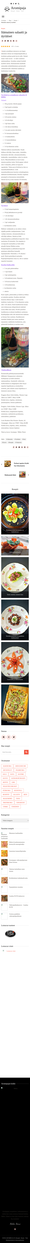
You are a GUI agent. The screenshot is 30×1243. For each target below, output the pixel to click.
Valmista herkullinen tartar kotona (17, 870)
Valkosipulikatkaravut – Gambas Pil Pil (18, 906)
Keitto (5, 782)
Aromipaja (18, 8)
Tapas (18, 798)
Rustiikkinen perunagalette (15, 722)
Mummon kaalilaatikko (16, 833)
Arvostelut (7, 770)
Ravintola (18, 790)
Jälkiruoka (20, 770)
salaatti (16, 794)
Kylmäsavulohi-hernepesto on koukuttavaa (15, 531)
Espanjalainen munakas (16, 887)
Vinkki (5, 806)
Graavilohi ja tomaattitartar (15, 679)
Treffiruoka (7, 802)
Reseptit (3, 28)
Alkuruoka (9, 439)
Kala (24, 439)
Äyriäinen (17, 439)
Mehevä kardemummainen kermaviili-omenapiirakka (17, 843)
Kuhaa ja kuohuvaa (15, 552)
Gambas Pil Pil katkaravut (16, 896)
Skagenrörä (7, 798)
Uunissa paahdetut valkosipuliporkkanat (15, 915)
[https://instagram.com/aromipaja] (8, 737)
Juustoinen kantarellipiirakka (17, 851)
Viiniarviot (18, 442)
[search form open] (18, 4)
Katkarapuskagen (18, 778)
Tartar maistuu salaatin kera (15, 594)
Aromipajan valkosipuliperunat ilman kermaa (18, 861)
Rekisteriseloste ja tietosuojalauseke (15, 1240)
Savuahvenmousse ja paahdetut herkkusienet (15, 637)
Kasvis (4, 442)
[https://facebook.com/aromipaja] (3, 737)
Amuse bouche (20, 766)
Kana (12, 774)
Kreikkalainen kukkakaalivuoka (18, 878)
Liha (13, 782)
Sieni (25, 794)
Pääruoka (6, 790)
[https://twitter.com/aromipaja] (13, 737)
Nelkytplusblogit (10, 786)
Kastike (21, 774)
